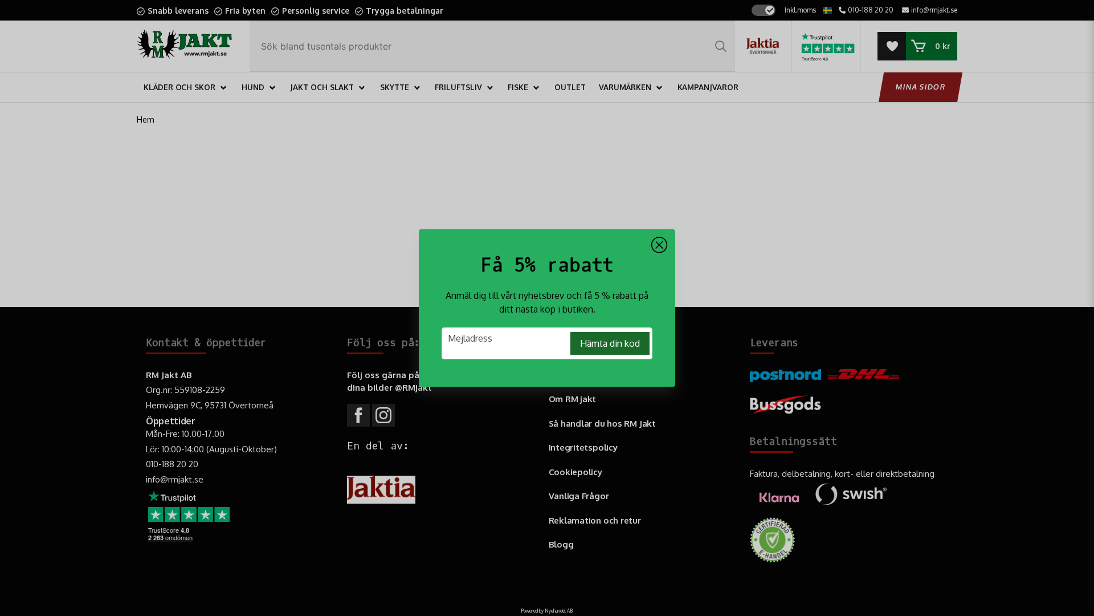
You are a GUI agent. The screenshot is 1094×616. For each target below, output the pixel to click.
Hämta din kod (610, 343)
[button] (659, 245)
